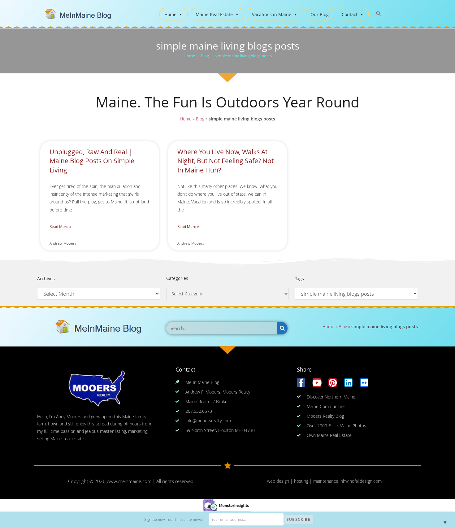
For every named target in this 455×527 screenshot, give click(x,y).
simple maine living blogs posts (243, 56)
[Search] (282, 328)
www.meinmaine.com (129, 481)
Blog (200, 119)
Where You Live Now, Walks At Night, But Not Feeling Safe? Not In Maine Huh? (225, 160)
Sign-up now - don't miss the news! (173, 519)
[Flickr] (364, 382)
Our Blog (319, 14)
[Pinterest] (332, 382)
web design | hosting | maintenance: (303, 481)
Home (170, 14)
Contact (350, 14)
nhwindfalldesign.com (361, 481)
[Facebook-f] (301, 382)
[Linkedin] (348, 382)
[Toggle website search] (378, 13)
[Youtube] (317, 382)
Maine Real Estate (214, 14)
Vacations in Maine (271, 14)
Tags (299, 278)
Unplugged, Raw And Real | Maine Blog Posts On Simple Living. (92, 160)
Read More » (60, 226)
